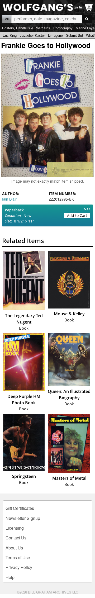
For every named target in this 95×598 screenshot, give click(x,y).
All (7, 19)
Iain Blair (9, 199)
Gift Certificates (20, 508)
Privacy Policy (19, 567)
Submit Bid (74, 35)
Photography (63, 28)
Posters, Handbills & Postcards (26, 28)
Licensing (15, 528)
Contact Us (16, 538)
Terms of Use (18, 557)
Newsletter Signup (23, 518)
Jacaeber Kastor (32, 35)
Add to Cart (77, 215)
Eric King (10, 35)
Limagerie (55, 35)
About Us (14, 548)
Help (10, 577)
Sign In (76, 7)
